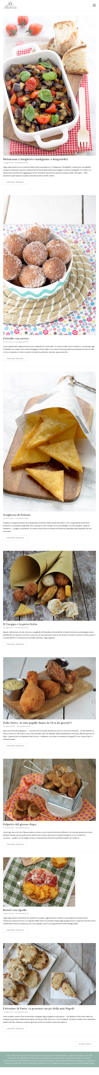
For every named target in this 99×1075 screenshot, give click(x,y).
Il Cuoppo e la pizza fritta (20, 624)
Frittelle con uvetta (16, 338)
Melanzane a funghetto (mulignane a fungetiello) (35, 159)
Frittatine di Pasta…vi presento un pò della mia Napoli (38, 1008)
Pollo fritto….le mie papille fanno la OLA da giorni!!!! (37, 722)
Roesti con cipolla (15, 910)
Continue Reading (15, 182)
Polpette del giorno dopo (19, 824)
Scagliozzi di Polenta (16, 514)
